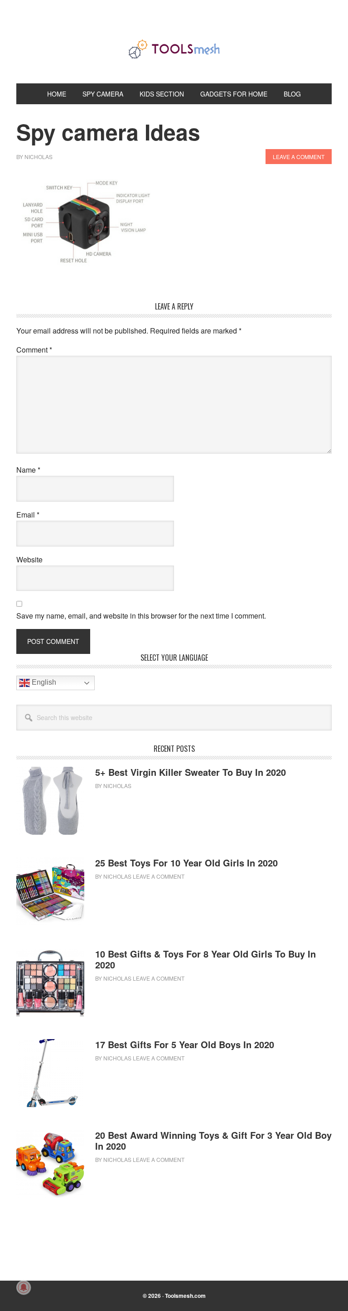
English (43, 682)
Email (27, 514)
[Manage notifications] (23, 1287)
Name (28, 469)
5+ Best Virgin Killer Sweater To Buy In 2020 (190, 772)
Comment (34, 349)
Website (29, 559)
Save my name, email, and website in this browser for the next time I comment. (141, 615)
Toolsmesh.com (185, 1296)
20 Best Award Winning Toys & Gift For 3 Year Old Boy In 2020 (213, 1140)
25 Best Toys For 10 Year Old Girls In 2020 (186, 862)
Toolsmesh (174, 49)
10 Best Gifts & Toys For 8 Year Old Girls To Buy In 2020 (205, 959)
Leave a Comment (298, 156)
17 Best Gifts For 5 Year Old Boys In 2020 (184, 1044)
